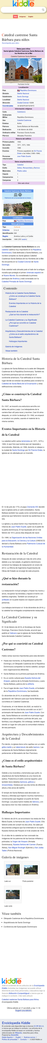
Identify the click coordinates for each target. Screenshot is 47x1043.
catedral (5, 249)
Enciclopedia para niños (10, 43)
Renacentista (27, 167)
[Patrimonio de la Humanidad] (20, 194)
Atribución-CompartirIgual (19, 993)
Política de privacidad (9, 1039)
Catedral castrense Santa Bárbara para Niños (20, 999)
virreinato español (33, 272)
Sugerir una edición (23, 1010)
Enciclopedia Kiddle (16, 1022)
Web (15, 17)
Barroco (37, 167)
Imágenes (22, 17)
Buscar (43, 9)
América (16, 278)
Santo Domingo (23, 96)
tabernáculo (21, 747)
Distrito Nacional (23, 93)
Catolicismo (21, 111)
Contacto (23, 1039)
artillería (30, 684)
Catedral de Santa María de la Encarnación (19, 383)
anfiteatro (5, 599)
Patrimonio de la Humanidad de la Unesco (18, 198)
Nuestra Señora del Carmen (24, 844)
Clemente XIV (32, 506)
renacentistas (7, 784)
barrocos (23, 782)
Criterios (6, 230)
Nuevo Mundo (9, 275)
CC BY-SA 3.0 (39, 1026)
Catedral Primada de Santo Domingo (17, 281)
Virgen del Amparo (20, 841)
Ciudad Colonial (23, 102)
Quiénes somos (29, 1037)
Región (5, 236)
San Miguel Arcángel (16, 847)
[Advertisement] (23, 25)
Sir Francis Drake (35, 450)
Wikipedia (18, 1033)
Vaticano (13, 633)
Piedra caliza (22, 171)
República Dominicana (28, 90)
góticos (31, 782)
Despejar (38, 10)
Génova (35, 801)
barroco (36, 747)
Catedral (20, 164)
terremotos (26, 441)
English (30, 17)
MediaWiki (14, 1035)
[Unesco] (16, 194)
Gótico (19, 167)
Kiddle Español (7, 1037)
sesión (24, 239)
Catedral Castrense (24, 120)
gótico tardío (7, 747)
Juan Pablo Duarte (24, 156)
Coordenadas (8, 106)
